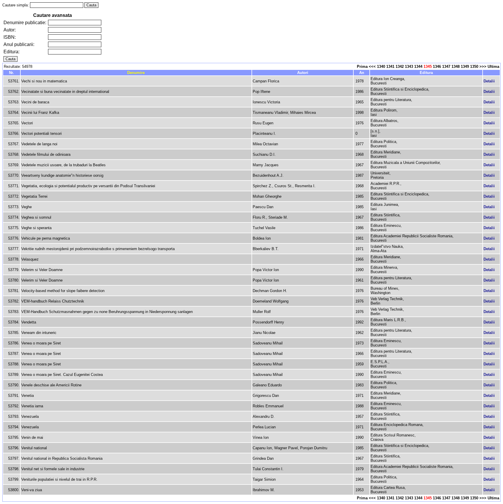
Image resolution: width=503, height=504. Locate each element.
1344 (418, 66)
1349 (465, 66)
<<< (372, 66)
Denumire (136, 72)
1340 (381, 66)
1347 (446, 66)
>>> (482, 66)
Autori (302, 72)
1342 (400, 66)
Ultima (493, 66)
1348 (455, 66)
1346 (437, 66)
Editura (426, 72)
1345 (428, 66)
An (361, 72)
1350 (474, 66)
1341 (390, 66)
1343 (409, 66)
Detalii (489, 81)
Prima (362, 66)
